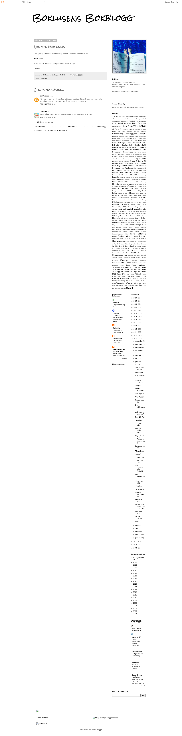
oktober (138, 347)
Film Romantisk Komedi (129, 173)
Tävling (138, 276)
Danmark (115, 161)
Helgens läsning (141, 182)
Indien (136, 188)
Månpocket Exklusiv (127, 218)
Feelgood (116, 168)
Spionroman (142, 253)
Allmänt (127, 119)
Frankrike (115, 177)
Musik (144, 216)
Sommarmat (139, 457)
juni (136, 362)
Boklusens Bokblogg (82, 17)
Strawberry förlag (129, 257)
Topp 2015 (129, 270)
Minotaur (122, 216)
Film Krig (127, 170)
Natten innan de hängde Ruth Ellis (140, 506)
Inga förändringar (140, 476)
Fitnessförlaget (126, 175)
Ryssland (122, 244)
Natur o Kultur (140, 218)
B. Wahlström (132, 121)
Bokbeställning (117, 134)
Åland (136, 285)
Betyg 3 (134, 126)
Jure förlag (135, 193)
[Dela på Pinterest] (81, 75)
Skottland (134, 250)
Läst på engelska (133, 211)
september (139, 350)
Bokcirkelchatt (123, 136)
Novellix (130, 222)
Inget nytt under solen (138, 430)
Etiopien (132, 165)
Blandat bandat (133, 131)
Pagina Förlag (116, 227)
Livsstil (123, 209)
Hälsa (120, 186)
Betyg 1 (119, 126)
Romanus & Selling (136, 241)
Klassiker (134, 197)
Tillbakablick (116, 267)
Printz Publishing (138, 234)
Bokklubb (115, 145)
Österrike (123, 288)
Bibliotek (125, 129)
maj (136, 525)
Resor (138, 238)
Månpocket (116, 218)
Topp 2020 (137, 272)
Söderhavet (116, 262)
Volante (128, 281)
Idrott (131, 188)
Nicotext (114, 220)
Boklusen (43, 111)
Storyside (137, 255)
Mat (133, 213)
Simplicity (135, 662)
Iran (124, 191)
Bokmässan (122, 147)
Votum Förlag (136, 281)
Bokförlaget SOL (139, 143)
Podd (144, 229)
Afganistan (142, 116)
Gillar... (114, 179)
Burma (135, 154)
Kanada (114, 197)
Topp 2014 (120, 270)
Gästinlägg (134, 179)
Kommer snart (118, 200)
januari (138, 538)
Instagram (115, 191)
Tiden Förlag (131, 265)
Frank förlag (142, 175)
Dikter (121, 161)
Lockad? (138, 454)
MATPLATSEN (137, 652)
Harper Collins (122, 182)
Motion (139, 216)
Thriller (122, 265)
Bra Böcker (137, 152)
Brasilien (121, 154)
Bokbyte (143, 134)
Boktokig (116, 328)
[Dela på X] (76, 75)
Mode (127, 216)
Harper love (131, 182)
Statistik (130, 255)
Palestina (130, 227)
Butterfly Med (141, 154)
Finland (143, 172)
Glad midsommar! (140, 407)
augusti (138, 355)
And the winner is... (140, 390)
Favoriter (143, 165)
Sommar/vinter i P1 (120, 253)
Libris (138, 204)
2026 (136, 298)
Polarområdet (116, 231)
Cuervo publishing (128, 159)
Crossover (119, 159)
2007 (135, 606)
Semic (132, 246)
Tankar (123, 263)
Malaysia (143, 211)
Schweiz (121, 246)
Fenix (122, 168)
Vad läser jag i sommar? (140, 413)
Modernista (133, 216)
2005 (135, 611)
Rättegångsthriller (130, 244)
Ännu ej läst (116, 288)
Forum (134, 175)
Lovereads (122, 211)
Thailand (134, 262)
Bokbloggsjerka (131, 134)
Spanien (133, 253)
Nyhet (144, 222)
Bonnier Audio (117, 150)
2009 (136, 548)
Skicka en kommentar (45, 122)
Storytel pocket (117, 257)
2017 (136, 323)
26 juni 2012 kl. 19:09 (48, 117)
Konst (130, 200)
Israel (144, 191)
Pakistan (124, 227)
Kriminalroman (118, 202)
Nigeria (121, 220)
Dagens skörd (140, 489)
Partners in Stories (140, 227)
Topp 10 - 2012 (138, 500)
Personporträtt (116, 229)
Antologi (143, 119)
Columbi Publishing (135, 156)
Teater (128, 262)
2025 (136, 301)
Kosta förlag (140, 200)
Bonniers (116, 152)
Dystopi (126, 161)
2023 (136, 304)
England (120, 165)
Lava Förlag (142, 202)
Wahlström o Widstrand (124, 283)
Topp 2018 (120, 272)
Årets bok (142, 285)
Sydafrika (134, 260)
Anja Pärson (139, 397)
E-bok (132, 161)
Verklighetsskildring (118, 281)
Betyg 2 (126, 126)
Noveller (124, 223)
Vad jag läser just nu (139, 368)
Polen (125, 231)
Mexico (143, 213)
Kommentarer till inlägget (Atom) (58, 130)
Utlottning (44, 78)
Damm (143, 159)
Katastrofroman (124, 197)
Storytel (143, 255)
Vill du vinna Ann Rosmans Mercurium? (140, 439)
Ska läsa (125, 250)
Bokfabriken (116, 138)
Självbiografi (116, 250)
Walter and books (140, 283)
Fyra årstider (137, 628)
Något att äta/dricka (118, 225)
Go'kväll (120, 179)
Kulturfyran (134, 202)
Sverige (124, 260)
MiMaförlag (115, 216)
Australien (124, 121)
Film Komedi (117, 170)
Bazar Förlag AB (139, 123)
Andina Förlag (135, 119)
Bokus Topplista (139, 147)
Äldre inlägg (101, 127)
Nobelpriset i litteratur (132, 220)
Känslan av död (139, 482)
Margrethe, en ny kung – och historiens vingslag (138, 681)
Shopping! (138, 364)
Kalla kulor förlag (140, 195)
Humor (141, 184)
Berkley (114, 126)
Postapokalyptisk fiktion (120, 234)
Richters (143, 238)
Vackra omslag (138, 517)
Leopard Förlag (129, 204)
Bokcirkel (115, 136)
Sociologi (143, 250)
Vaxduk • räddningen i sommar (136, 666)
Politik (131, 231)
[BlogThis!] (73, 75)
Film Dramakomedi (140, 168)
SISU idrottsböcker (134, 248)
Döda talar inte (139, 424)
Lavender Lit (117, 204)
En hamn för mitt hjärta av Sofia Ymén (118, 319)
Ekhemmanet (129, 163)
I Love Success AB (138, 186)
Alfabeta (121, 119)
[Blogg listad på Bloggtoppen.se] (105, 718)
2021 (136, 310)
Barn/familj (127, 123)
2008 (135, 603)
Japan (120, 193)
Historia (115, 184)
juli (136, 359)
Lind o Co (125, 207)
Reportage (115, 238)
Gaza (136, 177)
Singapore (124, 248)
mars (137, 532)
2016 (136, 326)
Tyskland (130, 276)
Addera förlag (134, 116)
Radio (136, 236)
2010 (136, 545)
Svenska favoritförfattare (140, 494)
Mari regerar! (139, 394)
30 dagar (115, 116)
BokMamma (38, 59)
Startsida (71, 127)
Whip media (116, 285)
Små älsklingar (136, 630)
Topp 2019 (129, 272)
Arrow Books (116, 121)
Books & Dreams (139, 382)
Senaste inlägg (40, 127)
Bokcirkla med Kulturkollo (137, 136)
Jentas (125, 193)
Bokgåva (138, 386)
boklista (115, 147)
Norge (144, 220)
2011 (136, 542)
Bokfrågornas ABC (129, 138)
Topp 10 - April (140, 417)
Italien (114, 193)
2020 (136, 313)
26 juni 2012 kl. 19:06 (48, 104)
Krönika (127, 202)
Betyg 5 (118, 129)
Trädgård (138, 274)
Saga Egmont (141, 244)
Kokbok (142, 197)
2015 (136, 329)
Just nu (143, 193)
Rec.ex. (142, 236)
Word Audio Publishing (127, 285)
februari (138, 535)
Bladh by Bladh (118, 131)
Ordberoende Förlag (132, 225)
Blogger (99, 730)
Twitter (124, 276)
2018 (136, 320)
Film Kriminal (136, 170)
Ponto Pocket (140, 231)
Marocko (115, 213)
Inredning (143, 188)
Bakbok (120, 123)
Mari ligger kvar (139, 512)
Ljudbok (130, 209)
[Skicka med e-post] (71, 75)
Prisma (114, 236)
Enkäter (127, 166)
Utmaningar (124, 279)
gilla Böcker (142, 177)
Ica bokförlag (123, 188)
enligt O (116, 303)
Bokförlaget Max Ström (129, 140)
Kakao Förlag (128, 195)
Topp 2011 (129, 267)
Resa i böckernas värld (127, 238)
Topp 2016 (137, 270)
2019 (136, 317)
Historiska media (125, 184)
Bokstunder (117, 339)
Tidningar (142, 265)
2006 (135, 608)
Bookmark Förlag (126, 152)
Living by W (136, 637)
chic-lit (114, 156)
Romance (125, 241)
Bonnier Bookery (129, 150)
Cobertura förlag (123, 156)
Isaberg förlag (136, 191)
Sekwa (127, 246)
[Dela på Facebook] (78, 75)
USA (144, 276)
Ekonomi (136, 163)
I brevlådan (127, 186)
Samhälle (115, 246)
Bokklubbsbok (127, 145)
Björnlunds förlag (140, 129)
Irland (129, 191)
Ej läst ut (139, 161)
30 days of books (124, 116)
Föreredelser (139, 451)
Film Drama (129, 168)
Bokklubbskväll (140, 145)
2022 (136, 307)
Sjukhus (143, 248)
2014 (136, 332)
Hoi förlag (134, 184)
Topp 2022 (121, 274)
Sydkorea (143, 260)
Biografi (131, 129)
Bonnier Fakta (140, 150)
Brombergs (128, 154)
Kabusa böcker (117, 195)
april (137, 528)
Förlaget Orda (129, 177)
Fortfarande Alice (139, 461)
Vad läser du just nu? (138, 278)
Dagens (137, 159)
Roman (116, 241)
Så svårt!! (138, 486)
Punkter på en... (125, 236)
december (139, 341)
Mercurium (139, 373)
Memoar (137, 213)
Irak (121, 191)
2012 (136, 338)
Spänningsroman (119, 255)
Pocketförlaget (136, 229)
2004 (135, 614)
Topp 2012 (137, 267)
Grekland (127, 179)
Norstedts (116, 222)
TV (119, 276)
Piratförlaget (126, 229)
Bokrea (129, 147)
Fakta (138, 166)
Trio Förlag (130, 274)
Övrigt (129, 288)
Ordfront (143, 225)
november (139, 344)
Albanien (115, 119)
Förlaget (122, 177)
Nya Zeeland (137, 222)
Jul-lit (130, 193)
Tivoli (122, 267)
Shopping (138, 246)
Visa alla (124, 358)
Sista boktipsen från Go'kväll (139, 468)
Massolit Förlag (124, 214)
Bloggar (143, 131)
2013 (136, 335)
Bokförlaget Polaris (125, 143)
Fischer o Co (116, 175)
